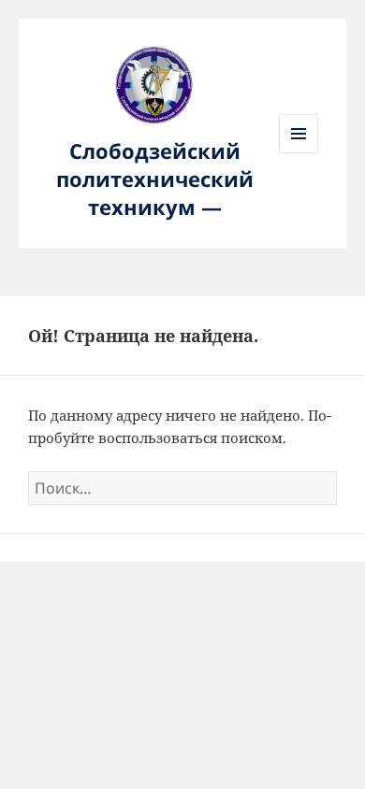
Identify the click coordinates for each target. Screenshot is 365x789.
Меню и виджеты (299, 152)
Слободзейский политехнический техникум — (155, 178)
